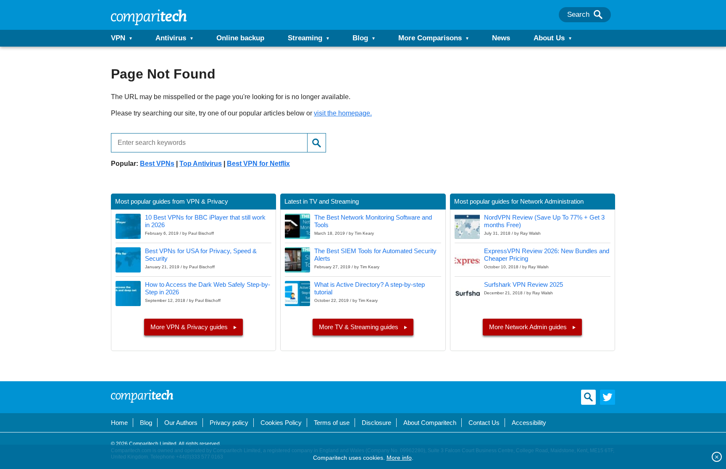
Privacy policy (229, 422)
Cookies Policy (281, 422)
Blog (360, 38)
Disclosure (376, 422)
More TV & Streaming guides (359, 326)
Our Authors (180, 422)
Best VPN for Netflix (258, 163)
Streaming (305, 38)
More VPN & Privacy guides (189, 326)
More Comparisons (430, 38)
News (501, 38)
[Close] (717, 457)
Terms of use (332, 422)
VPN (118, 38)
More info (399, 457)
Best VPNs (157, 163)
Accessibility (529, 422)
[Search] (598, 14)
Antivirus (170, 38)
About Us (549, 38)
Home (119, 422)
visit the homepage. (343, 113)
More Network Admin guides (528, 326)
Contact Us (484, 422)
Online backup (240, 38)
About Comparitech (429, 422)
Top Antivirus (200, 163)
